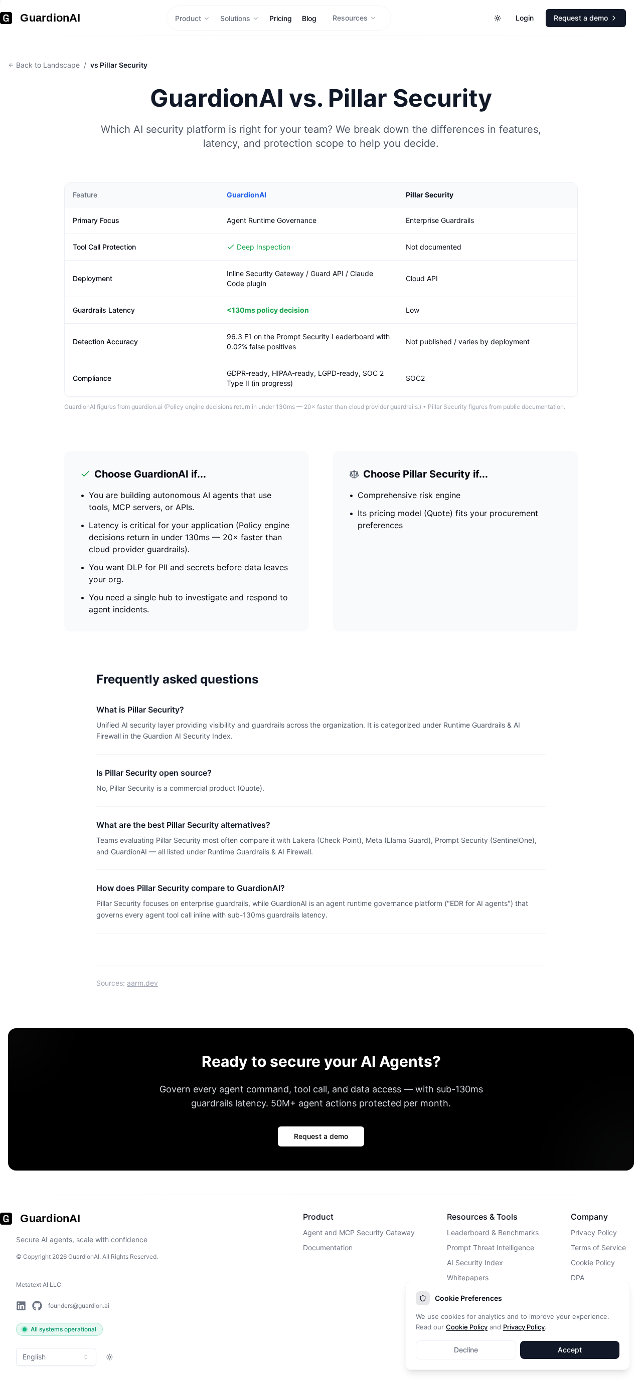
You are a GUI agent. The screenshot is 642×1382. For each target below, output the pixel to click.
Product (188, 18)
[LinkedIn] (21, 1306)
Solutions (235, 18)
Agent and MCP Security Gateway (359, 1232)
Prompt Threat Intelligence (490, 1247)
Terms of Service (598, 1247)
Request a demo (321, 1136)
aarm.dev (142, 983)
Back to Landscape (48, 65)
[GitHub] (37, 1306)
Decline (466, 1349)
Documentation (328, 1247)
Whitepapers (468, 1277)
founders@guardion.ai (78, 1305)
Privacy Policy (594, 1232)
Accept (570, 1349)
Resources (350, 18)
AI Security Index (475, 1262)
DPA (577, 1277)
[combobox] (56, 1357)
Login (525, 18)
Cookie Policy (593, 1262)
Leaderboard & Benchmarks (493, 1232)
